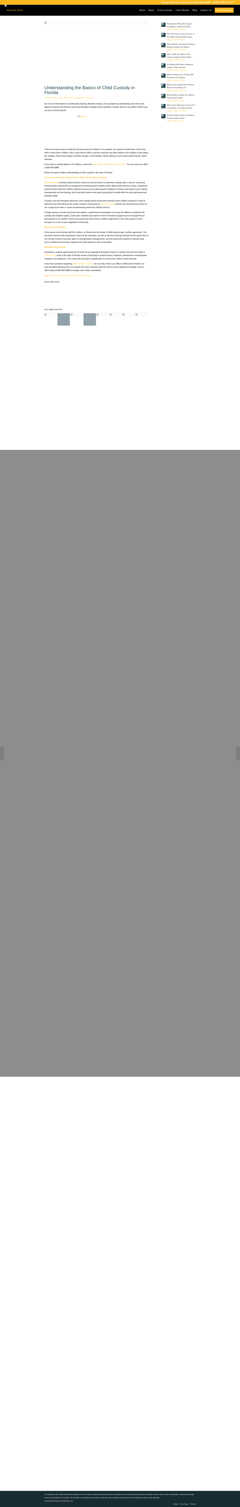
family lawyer (67, 275)
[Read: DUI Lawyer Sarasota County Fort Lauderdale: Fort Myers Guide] (163, 106)
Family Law (60, 1091)
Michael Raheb (78, 275)
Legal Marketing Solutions (52, 1501)
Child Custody (55, 275)
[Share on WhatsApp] (73, 289)
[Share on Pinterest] (85, 289)
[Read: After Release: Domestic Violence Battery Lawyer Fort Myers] (163, 45)
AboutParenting (51, 182)
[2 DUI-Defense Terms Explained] (63, 319)
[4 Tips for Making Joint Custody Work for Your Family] (2, 753)
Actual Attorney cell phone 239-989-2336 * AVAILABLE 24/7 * (198, 2)
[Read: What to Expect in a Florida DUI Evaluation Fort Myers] (163, 75)
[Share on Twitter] (62, 289)
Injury (220, 1093)
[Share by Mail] (142, 289)
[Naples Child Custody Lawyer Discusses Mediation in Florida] (128, 319)
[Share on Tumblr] (108, 289)
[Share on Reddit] (131, 289)
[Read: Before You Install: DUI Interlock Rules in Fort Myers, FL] (163, 86)
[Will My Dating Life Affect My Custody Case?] (96, 52)
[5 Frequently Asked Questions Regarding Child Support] (76, 319)
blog (61, 98)
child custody (68, 98)
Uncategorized (79, 98)
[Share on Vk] (119, 289)
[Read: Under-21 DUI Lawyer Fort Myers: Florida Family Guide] (163, 116)
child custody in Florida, (83, 264)
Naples (88, 275)
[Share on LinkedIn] (96, 289)
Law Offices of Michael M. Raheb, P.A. (109, 164)
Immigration (140, 1091)
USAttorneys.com (67, 1501)
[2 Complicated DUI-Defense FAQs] (89, 319)
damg (90, 98)
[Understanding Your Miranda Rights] (142, 319)
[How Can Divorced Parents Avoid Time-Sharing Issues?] (102, 319)
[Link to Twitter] (5, 2)
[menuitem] (142, 10)
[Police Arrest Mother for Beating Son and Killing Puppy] (238, 753)
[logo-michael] (14, 10)
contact (78, 1318)
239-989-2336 (151, 356)
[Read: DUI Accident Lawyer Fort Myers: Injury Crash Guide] (163, 96)
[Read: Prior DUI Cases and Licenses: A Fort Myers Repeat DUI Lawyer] (163, 35)
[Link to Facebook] (9, 2)
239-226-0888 (151, 371)
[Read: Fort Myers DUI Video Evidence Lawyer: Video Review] (163, 65)
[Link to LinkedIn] (13, 2)
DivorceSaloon (107, 204)
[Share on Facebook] (50, 289)
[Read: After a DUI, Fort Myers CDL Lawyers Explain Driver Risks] (163, 55)
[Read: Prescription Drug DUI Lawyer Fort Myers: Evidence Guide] (163, 25)
